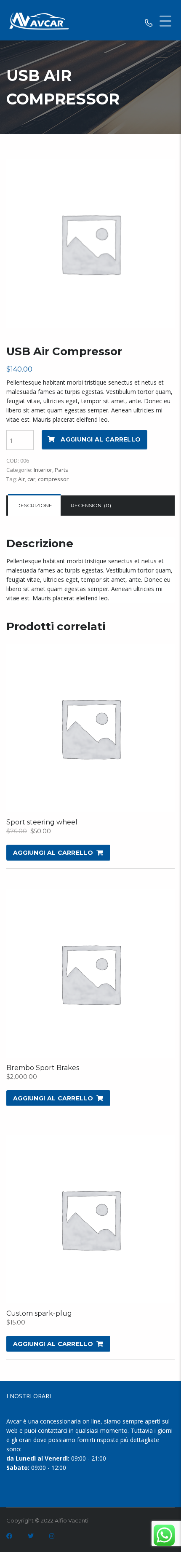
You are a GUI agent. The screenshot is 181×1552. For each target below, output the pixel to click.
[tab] (34, 505)
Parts (61, 470)
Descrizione (34, 505)
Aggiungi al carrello (101, 439)
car (31, 479)
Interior (43, 470)
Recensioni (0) (91, 505)
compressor (53, 479)
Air (21, 479)
